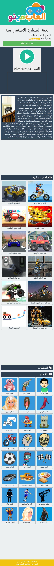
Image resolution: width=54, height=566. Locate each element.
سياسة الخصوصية (23, 564)
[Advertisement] (27, 157)
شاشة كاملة (26, 43)
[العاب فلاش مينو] (27, 12)
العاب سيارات (37, 35)
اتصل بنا (35, 564)
